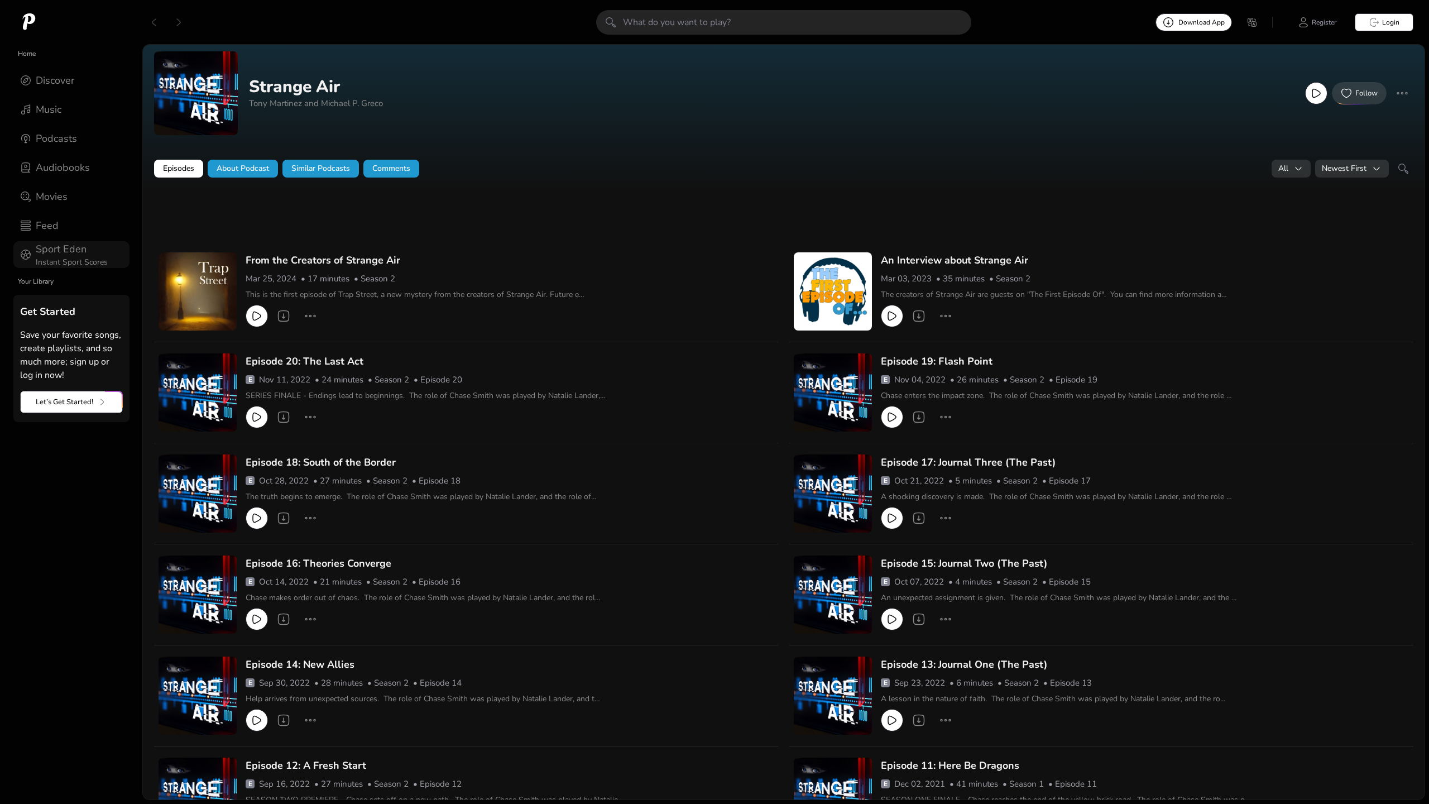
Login (1390, 22)
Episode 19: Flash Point (936, 361)
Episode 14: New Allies (300, 664)
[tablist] (784, 168)
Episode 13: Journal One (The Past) (964, 664)
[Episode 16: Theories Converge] (198, 595)
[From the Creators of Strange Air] (198, 291)
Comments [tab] (391, 168)
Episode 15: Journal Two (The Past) (964, 563)
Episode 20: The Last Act (304, 361)
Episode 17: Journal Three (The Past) (968, 462)
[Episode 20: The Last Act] (198, 392)
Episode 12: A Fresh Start (306, 765)
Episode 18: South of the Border (321, 462)
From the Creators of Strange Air (323, 260)
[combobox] (1291, 169)
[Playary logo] (29, 22)
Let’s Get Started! (64, 402)
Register (1324, 22)
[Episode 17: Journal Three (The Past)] (833, 493)
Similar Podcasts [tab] (320, 168)
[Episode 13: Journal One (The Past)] (833, 696)
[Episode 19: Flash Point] (833, 392)
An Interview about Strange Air (954, 260)
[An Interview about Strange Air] (833, 291)
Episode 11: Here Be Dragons (950, 765)
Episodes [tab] (178, 168)
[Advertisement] (368, 216)
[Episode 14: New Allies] (198, 696)
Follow (1366, 93)
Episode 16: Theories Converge (318, 563)
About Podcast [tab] (243, 168)
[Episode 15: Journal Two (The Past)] (833, 595)
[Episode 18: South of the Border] (198, 493)
